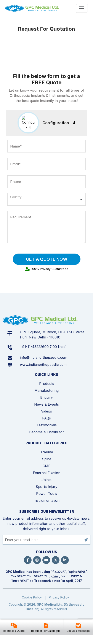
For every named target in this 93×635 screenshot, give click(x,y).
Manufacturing (46, 390)
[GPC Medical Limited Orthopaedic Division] (32, 8)
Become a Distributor (46, 432)
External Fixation (46, 473)
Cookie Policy (32, 597)
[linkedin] (65, 560)
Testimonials (47, 425)
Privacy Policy (59, 597)
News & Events (46, 404)
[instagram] (37, 560)
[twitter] (55, 560)
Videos (46, 411)
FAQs (46, 418)
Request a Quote (14, 630)
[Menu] (82, 8)
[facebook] (28, 560)
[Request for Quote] (14, 626)
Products (46, 383)
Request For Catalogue (46, 630)
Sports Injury (46, 486)
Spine (46, 459)
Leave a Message (78, 630)
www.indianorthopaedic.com (43, 364)
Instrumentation (46, 500)
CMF (46, 466)
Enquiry (46, 397)
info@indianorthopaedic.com (43, 357)
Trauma (46, 452)
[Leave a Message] (78, 626)
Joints (46, 480)
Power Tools (46, 493)
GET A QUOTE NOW (46, 259)
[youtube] (46, 560)
